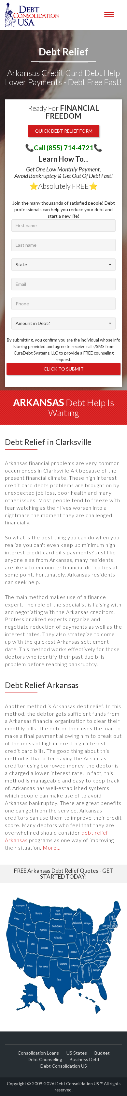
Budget (102, 1053)
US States (76, 1053)
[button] (63, 264)
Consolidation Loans (38, 1053)
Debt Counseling (45, 1059)
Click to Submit (64, 369)
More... (52, 847)
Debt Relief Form (63, 131)
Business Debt (85, 1059)
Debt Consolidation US (63, 1066)
